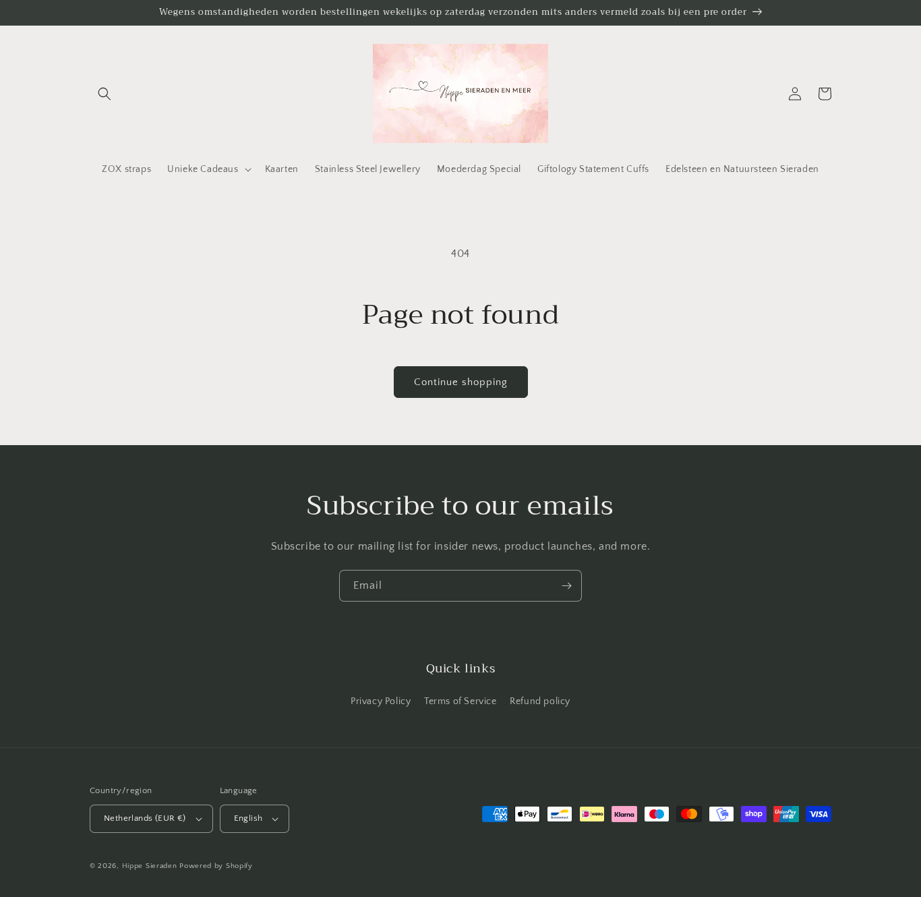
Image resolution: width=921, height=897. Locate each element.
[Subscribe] (566, 586)
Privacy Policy (381, 701)
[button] (104, 94)
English (248, 818)
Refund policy (540, 701)
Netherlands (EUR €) (145, 818)
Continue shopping (461, 382)
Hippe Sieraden (149, 866)
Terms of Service (460, 701)
